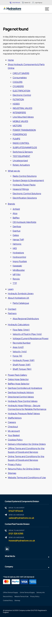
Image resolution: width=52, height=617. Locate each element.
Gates (16, 235)
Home (11, 60)
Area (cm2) (18, 347)
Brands (11, 203)
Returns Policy (8, 596)
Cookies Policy (15, 439)
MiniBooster (19, 270)
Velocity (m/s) (20, 351)
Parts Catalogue (21, 303)
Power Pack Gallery (17, 374)
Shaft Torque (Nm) (22, 369)
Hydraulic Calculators (18, 324)
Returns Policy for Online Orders (24, 468)
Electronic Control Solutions (27, 193)
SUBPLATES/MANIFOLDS (25, 147)
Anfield (16, 209)
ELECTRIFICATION (21, 90)
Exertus (16, 230)
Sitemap (12, 473)
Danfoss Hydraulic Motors (21, 392)
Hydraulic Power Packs (24, 184)
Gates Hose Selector (18, 379)
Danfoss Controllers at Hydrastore (25, 388)
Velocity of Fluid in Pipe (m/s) (27, 334)
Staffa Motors (15, 417)
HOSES (16, 103)
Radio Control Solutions (25, 176)
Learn (11, 289)
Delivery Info (41, 592)
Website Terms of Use (21, 596)
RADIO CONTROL (21, 143)
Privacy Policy (15, 464)
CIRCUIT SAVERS (21, 73)
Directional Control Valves (21, 396)
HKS (15, 248)
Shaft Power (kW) (22, 364)
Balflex (16, 217)
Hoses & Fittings (21, 189)
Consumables (20, 77)
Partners (12, 313)
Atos (15, 213)
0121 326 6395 (17, 532)
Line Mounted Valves (23, 116)
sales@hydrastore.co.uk (21, 516)
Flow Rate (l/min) (21, 329)
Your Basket (14, 435)
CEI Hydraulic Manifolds (24, 222)
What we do (14, 170)
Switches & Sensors (23, 151)
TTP (15, 283)
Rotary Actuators (21, 164)
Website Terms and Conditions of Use (27, 477)
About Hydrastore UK (18, 297)
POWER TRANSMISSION (24, 129)
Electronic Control (22, 95)
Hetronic (17, 243)
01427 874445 (16, 2)
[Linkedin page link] (7, 549)
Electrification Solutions (25, 197)
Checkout (13, 426)
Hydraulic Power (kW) (24, 360)
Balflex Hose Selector (18, 383)
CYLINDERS (18, 86)
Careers (12, 422)
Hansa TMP (18, 239)
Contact (12, 309)
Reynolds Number (22, 342)
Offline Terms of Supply (10, 592)
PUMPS (16, 138)
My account (14, 430)
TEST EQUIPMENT (21, 156)
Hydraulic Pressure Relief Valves (24, 413)
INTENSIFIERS (19, 112)
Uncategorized (20, 160)
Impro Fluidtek (20, 261)
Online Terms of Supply (27, 592)
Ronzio (16, 278)
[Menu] (47, 9)
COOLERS (17, 81)
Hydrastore (18, 252)
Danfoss (17, 226)
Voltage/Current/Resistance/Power (30, 338)
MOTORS (17, 125)
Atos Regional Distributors (26, 318)
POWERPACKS (20, 134)
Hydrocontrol (19, 257)
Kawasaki (17, 265)
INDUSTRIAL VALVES (22, 108)
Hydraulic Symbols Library (21, 293)
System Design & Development (28, 180)
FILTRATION (18, 99)
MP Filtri (16, 274)
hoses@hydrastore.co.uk (22, 539)
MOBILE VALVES (20, 121)
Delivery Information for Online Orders (27, 444)
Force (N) (17, 355)
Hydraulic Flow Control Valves (22, 401)
